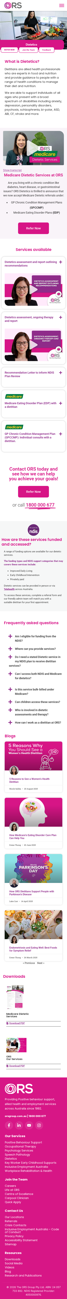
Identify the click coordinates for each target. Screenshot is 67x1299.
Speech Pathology (17, 1155)
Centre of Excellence (19, 1194)
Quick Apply (13, 1202)
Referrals (11, 1221)
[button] (33, 148)
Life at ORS (12, 1190)
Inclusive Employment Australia (26, 1167)
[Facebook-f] (9, 1125)
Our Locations (14, 1217)
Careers (10, 1186)
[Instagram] (39, 1125)
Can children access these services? (37, 702)
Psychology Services (19, 1150)
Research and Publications (23, 1275)
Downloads (12, 1259)
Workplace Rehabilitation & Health (28, 1171)
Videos (9, 1267)
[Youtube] (29, 1125)
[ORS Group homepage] (33, 1089)
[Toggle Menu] (61, 5)
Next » (40, 962)
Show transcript (12, 170)
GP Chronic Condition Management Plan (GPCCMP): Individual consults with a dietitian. (30, 437)
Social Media (13, 1263)
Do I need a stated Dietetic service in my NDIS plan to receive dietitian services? (34, 661)
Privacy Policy (14, 1236)
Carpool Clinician (17, 1198)
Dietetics (11, 1159)
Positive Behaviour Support (23, 1142)
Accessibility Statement (21, 1240)
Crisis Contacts (15, 1225)
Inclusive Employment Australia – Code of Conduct (32, 1230)
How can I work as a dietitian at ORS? (38, 722)
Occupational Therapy (20, 1146)
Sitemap (11, 1244)
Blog (8, 1271)
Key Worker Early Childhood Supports (30, 1163)
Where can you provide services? (35, 648)
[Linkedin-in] (19, 1125)
